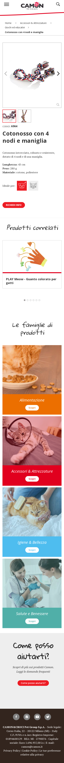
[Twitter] (47, 717)
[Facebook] (16, 717)
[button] (57, 74)
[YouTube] (37, 717)
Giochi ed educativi (15, 27)
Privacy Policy (11, 750)
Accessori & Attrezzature (33, 23)
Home (8, 23)
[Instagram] (26, 717)
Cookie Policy (30, 750)
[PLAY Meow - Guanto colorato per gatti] (32, 256)
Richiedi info (13, 204)
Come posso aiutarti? (33, 683)
